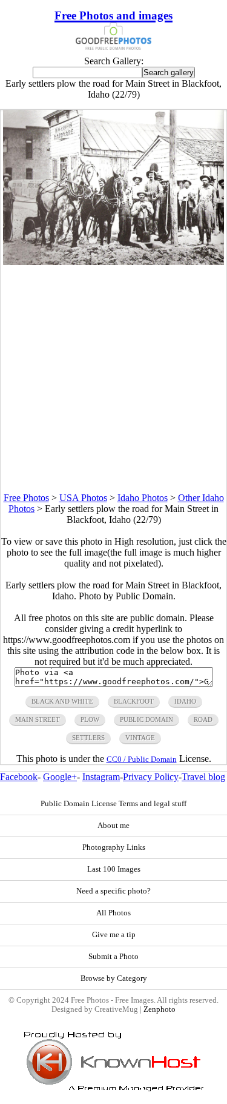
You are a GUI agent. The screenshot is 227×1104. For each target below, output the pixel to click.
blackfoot (134, 701)
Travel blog (203, 777)
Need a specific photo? (113, 891)
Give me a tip (114, 935)
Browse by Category (114, 978)
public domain (146, 719)
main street (37, 719)
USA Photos (83, 498)
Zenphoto (159, 1009)
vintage (140, 737)
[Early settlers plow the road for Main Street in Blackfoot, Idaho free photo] (114, 262)
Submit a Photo (113, 956)
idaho (185, 701)
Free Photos (26, 498)
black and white (62, 701)
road (203, 719)
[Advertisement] (113, 379)
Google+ (60, 777)
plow (90, 719)
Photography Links (113, 847)
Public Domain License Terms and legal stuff (113, 803)
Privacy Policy (151, 777)
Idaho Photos (142, 498)
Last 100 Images (113, 869)
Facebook (19, 777)
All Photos (113, 913)
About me (113, 825)
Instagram (101, 777)
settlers (88, 737)
